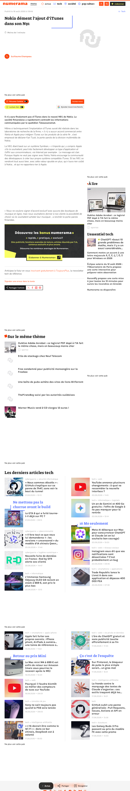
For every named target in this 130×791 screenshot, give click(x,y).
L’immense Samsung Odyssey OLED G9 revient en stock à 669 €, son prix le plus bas (42, 581)
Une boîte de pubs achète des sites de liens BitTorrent (50, 381)
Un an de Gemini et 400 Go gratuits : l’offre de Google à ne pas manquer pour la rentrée (108, 508)
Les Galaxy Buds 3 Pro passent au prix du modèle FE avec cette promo (108, 729)
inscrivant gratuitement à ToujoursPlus (50, 270)
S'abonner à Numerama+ (42, 257)
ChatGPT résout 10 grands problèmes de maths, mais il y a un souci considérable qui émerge (110, 244)
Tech (123, 11)
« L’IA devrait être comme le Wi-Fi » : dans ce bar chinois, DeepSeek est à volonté (42, 730)
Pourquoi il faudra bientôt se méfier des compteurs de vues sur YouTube (41, 686)
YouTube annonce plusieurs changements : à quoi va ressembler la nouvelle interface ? (108, 487)
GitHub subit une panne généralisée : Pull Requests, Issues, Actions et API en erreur (108, 709)
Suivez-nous (77, 101)
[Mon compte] (101, 4)
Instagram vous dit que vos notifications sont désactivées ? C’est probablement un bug (108, 555)
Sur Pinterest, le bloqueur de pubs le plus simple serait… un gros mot (107, 665)
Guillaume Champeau (21, 56)
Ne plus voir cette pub (15, 95)
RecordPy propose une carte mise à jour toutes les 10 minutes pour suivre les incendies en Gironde (105, 281)
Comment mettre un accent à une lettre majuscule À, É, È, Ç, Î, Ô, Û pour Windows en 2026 (105, 255)
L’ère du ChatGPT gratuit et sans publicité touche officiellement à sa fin (108, 639)
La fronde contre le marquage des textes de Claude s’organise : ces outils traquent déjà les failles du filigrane (106, 688)
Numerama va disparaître (101, 289)
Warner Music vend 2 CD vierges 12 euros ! (43, 407)
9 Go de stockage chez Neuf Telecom (40, 356)
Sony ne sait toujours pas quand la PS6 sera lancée (40, 706)
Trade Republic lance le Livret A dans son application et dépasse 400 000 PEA (108, 577)
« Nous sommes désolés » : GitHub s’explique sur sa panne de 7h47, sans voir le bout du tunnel (41, 487)
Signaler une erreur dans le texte (20, 281)
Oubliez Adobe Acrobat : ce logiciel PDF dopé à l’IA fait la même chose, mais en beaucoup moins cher (50, 344)
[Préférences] (106, 4)
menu (33, 3)
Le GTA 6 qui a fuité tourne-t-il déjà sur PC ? (41, 515)
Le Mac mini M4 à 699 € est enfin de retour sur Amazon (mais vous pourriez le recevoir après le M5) (41, 666)
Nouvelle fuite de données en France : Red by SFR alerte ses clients (40, 558)
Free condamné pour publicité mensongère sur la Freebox (48, 370)
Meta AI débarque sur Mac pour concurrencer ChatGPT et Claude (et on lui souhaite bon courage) (108, 534)
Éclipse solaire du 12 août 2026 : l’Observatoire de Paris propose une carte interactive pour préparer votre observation (105, 268)
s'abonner (119, 4)
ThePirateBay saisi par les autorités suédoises (46, 394)
